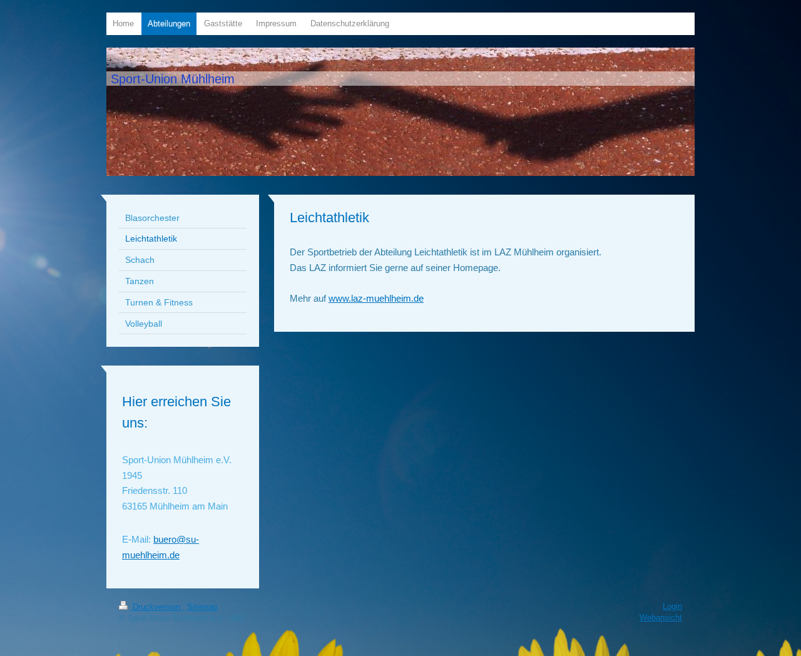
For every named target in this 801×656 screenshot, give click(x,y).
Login (672, 606)
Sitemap (202, 607)
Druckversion (156, 607)
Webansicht (661, 617)
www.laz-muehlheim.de (376, 298)
